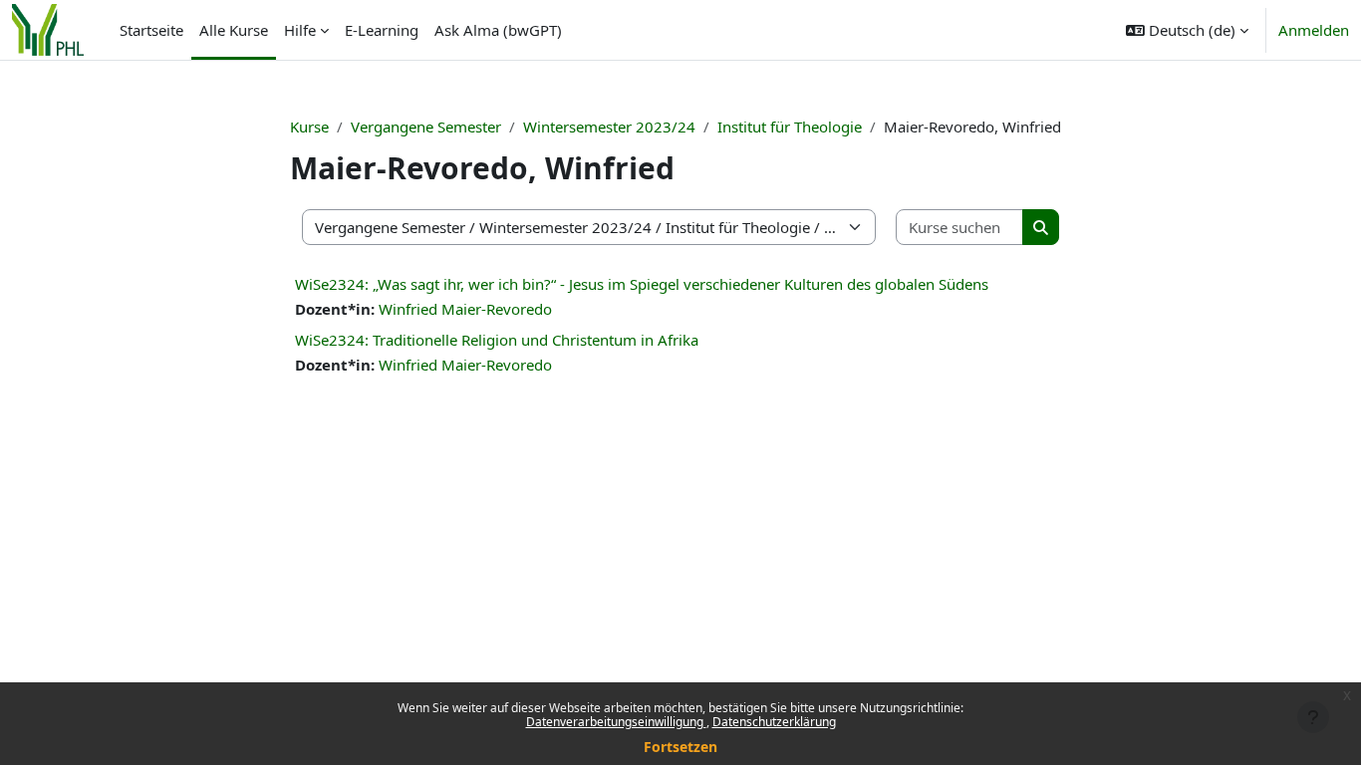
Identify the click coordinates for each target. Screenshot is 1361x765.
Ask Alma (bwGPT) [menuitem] (498, 30)
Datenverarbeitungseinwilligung (616, 721)
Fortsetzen (680, 746)
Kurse (309, 126)
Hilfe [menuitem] (300, 30)
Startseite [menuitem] (151, 30)
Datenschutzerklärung (774, 721)
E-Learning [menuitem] (381, 30)
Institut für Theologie (789, 126)
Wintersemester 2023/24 (609, 126)
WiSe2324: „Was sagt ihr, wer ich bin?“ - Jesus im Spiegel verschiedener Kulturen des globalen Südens (641, 284)
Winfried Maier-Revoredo (465, 309)
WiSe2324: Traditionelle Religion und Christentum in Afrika (496, 340)
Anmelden (1313, 30)
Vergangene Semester (426, 126)
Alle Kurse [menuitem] (233, 30)
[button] (1187, 30)
